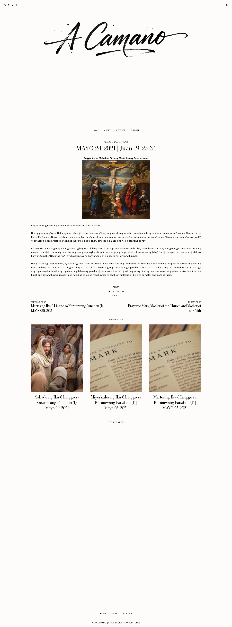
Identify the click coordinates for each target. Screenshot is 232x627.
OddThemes (134, 623)
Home (96, 130)
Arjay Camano (99, 623)
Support (135, 130)
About (107, 130)
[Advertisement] (116, 98)
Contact (120, 130)
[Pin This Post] (118, 291)
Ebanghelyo (116, 295)
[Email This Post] (123, 291)
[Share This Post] (113, 291)
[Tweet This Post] (109, 291)
